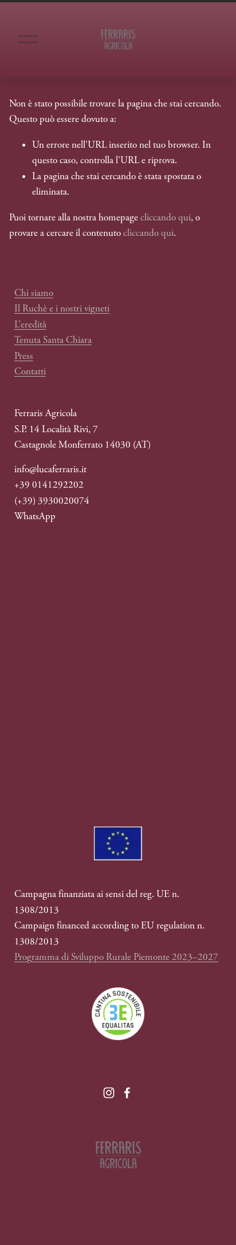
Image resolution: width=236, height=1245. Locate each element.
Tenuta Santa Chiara (53, 340)
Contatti (30, 371)
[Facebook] (127, 1092)
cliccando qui (165, 217)
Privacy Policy (139, 640)
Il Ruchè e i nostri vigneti (61, 308)
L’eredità (30, 324)
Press (23, 356)
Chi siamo (33, 293)
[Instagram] (109, 1092)
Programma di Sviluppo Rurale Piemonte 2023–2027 (116, 957)
